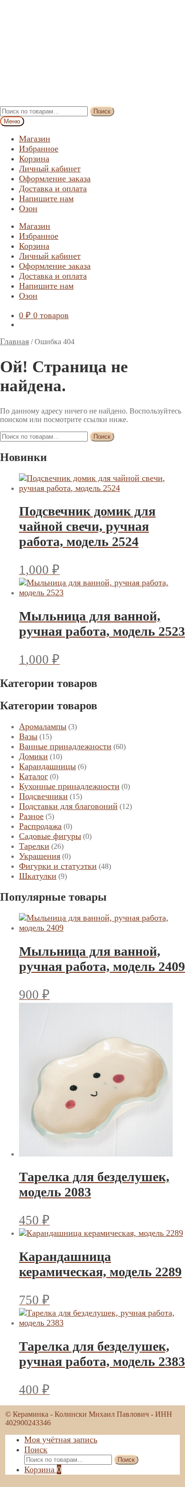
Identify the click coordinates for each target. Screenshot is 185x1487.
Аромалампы (42, 726)
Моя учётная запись (60, 1439)
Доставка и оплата (53, 188)
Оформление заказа (55, 178)
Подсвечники (43, 796)
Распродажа (40, 826)
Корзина (34, 158)
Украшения (39, 856)
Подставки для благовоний (68, 806)
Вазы (28, 736)
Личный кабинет (50, 168)
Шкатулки (37, 876)
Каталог (33, 776)
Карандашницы (47, 766)
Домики (33, 756)
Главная (14, 341)
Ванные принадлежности (65, 746)
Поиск (102, 111)
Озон (28, 208)
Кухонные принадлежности (69, 786)
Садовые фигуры (50, 836)
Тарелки (34, 846)
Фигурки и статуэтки (58, 866)
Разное (31, 816)
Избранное (38, 148)
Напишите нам (46, 198)
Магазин (34, 138)
